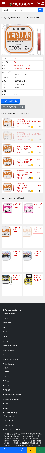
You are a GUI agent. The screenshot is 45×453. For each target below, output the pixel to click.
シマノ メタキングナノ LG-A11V (29, 121)
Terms (5, 336)
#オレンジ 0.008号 (23, 136)
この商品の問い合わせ (14, 107)
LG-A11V (29, 69)
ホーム (2, 14)
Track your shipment (9, 313)
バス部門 (6, 372)
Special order (7, 332)
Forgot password (8, 350)
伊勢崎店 (7, 390)
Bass (6, 404)
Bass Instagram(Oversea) (13, 399)
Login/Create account (10, 346)
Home (4, 451)
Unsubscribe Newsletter (10, 359)
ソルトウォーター (8, 425)
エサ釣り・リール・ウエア (11, 430)
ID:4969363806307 (20, 183)
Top (22, 451)
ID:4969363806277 (20, 145)
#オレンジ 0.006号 (23, 123)
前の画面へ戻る (11, 101)
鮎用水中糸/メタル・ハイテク (16, 14)
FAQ (4, 327)
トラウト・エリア (8, 420)
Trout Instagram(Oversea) (13, 394)
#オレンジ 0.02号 (22, 149)
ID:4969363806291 (20, 170)
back (13, 451)
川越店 (7, 385)
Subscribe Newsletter (10, 355)
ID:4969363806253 (20, 119)
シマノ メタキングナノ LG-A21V (29, 160)
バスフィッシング (8, 416)
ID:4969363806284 (20, 157)
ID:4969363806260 (20, 132)
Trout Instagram (9, 364)
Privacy (5, 341)
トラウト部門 (7, 376)
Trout (6, 408)
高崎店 (7, 381)
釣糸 (7, 14)
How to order (7, 323)
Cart (40, 451)
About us (6, 318)
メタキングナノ (19, 69)
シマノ (16, 59)
